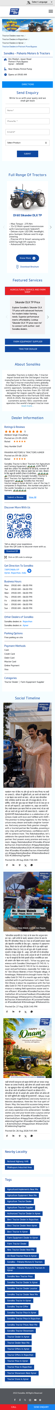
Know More (25, 258)
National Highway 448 (17, 1161)
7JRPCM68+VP (11, 570)
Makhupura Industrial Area (19, 1167)
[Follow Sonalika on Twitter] (25, 1400)
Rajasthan (27, 622)
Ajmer (25, 625)
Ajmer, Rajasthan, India (15, 573)
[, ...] (27, 745)
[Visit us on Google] (20, 1400)
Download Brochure (29, 267)
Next (50, 227)
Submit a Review (15, 497)
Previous (4, 227)
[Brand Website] (40, 1400)
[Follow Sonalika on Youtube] (35, 1400)
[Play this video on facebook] (27, 746)
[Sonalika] (14, 11)
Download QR (12, 551)
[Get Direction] (29, 572)
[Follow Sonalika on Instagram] (30, 1400)
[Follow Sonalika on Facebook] (15, 1400)
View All (32, 497)
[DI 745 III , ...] (27, 902)
